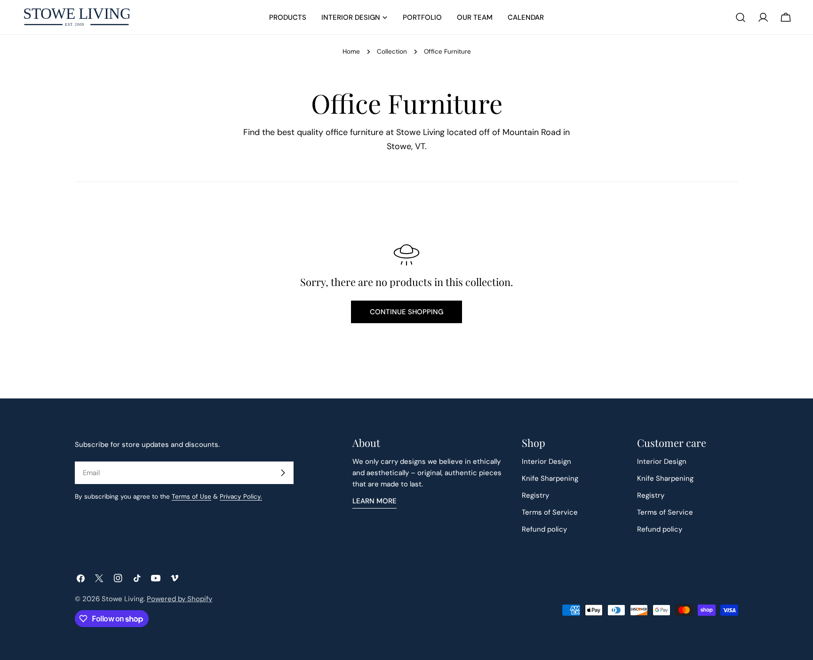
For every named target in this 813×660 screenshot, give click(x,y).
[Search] (740, 17)
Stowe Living (122, 599)
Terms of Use (191, 497)
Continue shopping (406, 312)
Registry (535, 495)
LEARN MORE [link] (374, 501)
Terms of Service (550, 512)
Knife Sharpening (550, 478)
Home (351, 52)
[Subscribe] (283, 473)
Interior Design (546, 461)
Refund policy (544, 529)
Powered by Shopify (179, 599)
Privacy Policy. (241, 497)
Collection (392, 52)
